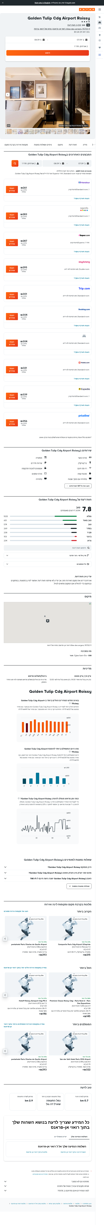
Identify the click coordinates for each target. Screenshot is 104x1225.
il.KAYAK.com (87, 1204)
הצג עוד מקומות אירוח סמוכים (16, 911)
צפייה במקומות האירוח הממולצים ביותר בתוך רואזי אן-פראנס (24, 1025)
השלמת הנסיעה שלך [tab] (79, 1136)
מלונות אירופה (67, 1204)
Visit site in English (42, 3)
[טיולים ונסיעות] (99, 47)
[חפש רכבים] (99, 27)
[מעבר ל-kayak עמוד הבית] (87, 9)
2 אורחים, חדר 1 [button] (81, 46)
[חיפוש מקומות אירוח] (99, 22)
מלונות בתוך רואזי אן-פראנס (36, 1152)
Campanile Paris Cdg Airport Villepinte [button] (74, 944)
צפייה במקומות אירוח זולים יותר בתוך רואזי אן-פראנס (25, 967)
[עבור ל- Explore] (99, 35)
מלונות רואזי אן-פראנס (18, 1204)
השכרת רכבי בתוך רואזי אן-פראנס (73, 1152)
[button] (3, 3)
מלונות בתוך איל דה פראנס (37, 1204)
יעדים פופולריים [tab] (60, 1136)
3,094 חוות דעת (74, 25)
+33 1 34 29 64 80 (82, 32)
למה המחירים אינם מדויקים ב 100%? (73, 1190)
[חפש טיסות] (99, 17)
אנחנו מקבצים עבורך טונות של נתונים (73, 1186)
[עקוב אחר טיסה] (99, 40)
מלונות (77, 1204)
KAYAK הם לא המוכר (80, 1181)
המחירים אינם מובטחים (40, 1174)
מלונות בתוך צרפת (54, 1204)
